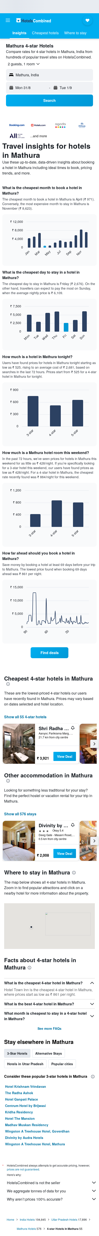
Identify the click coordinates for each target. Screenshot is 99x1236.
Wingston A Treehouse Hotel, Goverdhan (37, 1131)
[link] (49, 652)
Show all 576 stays (20, 813)
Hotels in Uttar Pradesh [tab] (25, 1064)
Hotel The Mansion (20, 1118)
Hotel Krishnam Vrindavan (25, 1086)
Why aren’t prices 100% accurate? (35, 1199)
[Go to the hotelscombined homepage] (34, 20)
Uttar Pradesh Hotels (64, 1219)
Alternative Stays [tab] (48, 1053)
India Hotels (27, 1219)
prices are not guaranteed (23, 1169)
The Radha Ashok (19, 1093)
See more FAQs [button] (49, 1028)
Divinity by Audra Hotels (24, 1137)
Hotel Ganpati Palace (21, 1099)
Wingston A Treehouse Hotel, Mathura (35, 1144)
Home (10, 1219)
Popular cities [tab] (62, 1064)
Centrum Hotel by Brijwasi (25, 1105)
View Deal (64, 756)
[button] (8, 20)
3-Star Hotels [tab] (17, 1053)
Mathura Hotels (26, 1229)
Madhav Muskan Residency (26, 1124)
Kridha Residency (19, 1112)
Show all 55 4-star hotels (25, 716)
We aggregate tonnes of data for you (36, 1191)
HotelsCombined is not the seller (33, 1182)
